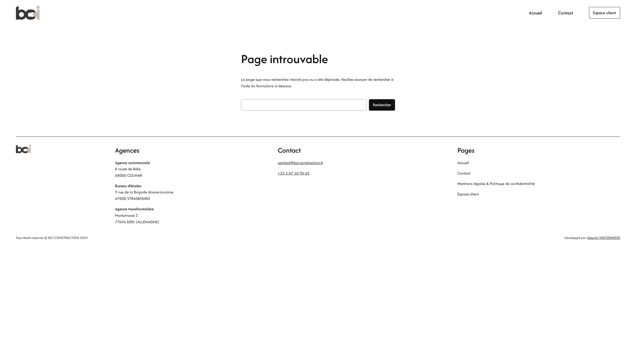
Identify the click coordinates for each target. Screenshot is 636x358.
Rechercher (382, 105)
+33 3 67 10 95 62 (294, 173)
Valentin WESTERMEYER (603, 237)
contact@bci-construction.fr (300, 163)
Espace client (604, 13)
